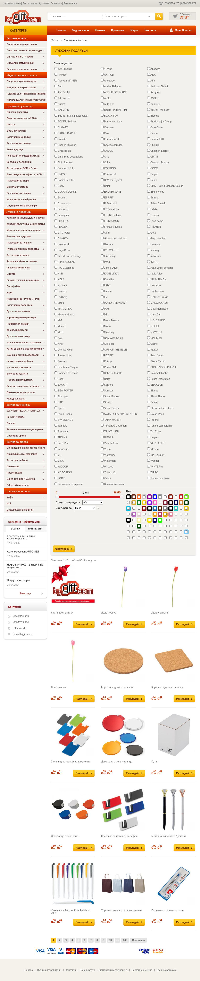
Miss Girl (155, 314)
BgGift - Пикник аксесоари (73, 115)
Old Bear (109, 343)
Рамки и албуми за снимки (22, 261)
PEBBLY (109, 355)
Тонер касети (87, 970)
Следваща (138, 940)
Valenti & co (111, 443)
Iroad (107, 261)
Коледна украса (16, 398)
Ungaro (154, 437)
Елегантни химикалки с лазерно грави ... (21, 537)
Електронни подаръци (19, 305)
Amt (60, 86)
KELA (61, 279)
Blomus (154, 115)
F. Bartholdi (110, 203)
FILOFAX (63, 221)
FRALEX (63, 226)
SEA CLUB (156, 384)
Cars (106, 133)
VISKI (61, 460)
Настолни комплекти (19, 367)
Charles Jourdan (113, 144)
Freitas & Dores (113, 226)
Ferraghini (63, 215)
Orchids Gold (65, 349)
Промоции (117, 30)
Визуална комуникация (20, 63)
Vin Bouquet (157, 454)
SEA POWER (65, 390)
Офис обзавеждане (18, 485)
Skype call (19, 628)
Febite (153, 209)
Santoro (108, 384)
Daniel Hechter (66, 180)
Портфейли (13, 286)
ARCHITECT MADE (115, 92)
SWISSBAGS (65, 419)
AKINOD (109, 74)
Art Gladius (64, 98)
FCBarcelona (111, 209)
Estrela (154, 197)
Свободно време (16, 435)
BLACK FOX (111, 115)
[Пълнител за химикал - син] (173, 883)
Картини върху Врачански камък (26, 224)
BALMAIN (63, 109)
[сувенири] (23, 23)
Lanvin (108, 291)
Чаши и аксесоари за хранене (24, 342)
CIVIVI (154, 156)
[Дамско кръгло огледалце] (123, 735)
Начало (61, 30)
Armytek (155, 92)
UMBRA (108, 437)
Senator (108, 390)
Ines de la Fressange (69, 256)
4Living (108, 68)
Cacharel (109, 127)
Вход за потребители (49, 970)
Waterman (110, 460)
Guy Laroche (157, 238)
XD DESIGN (65, 472)
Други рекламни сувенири (22, 205)
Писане (11, 423)
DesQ (61, 185)
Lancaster (156, 285)
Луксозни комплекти (18, 267)
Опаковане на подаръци (21, 392)
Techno (154, 419)
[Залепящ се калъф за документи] (73, 735)
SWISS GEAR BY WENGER (120, 414)
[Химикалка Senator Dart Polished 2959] (73, 883)
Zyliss (107, 478)
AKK (153, 74)
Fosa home (156, 221)
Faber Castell (157, 203)
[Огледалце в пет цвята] (73, 809)
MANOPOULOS (159, 302)
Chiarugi (155, 144)
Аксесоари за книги (18, 255)
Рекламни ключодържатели (23, 155)
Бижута (11, 274)
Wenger (154, 460)
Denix (153, 180)
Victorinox (109, 454)
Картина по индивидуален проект (26, 217)
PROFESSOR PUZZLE (163, 367)
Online (154, 343)
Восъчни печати (16, 130)
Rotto (107, 378)
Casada (62, 139)
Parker (154, 349)
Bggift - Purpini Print (115, 109)
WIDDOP (63, 466)
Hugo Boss (64, 250)
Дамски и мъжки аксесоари (22, 355)
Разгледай (82, 624)
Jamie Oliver (111, 267)
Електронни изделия (19, 137)
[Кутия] (173, 735)
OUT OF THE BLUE (115, 349)
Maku (61, 302)
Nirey (60, 343)
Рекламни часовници (19, 143)
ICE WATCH (111, 250)
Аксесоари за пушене (19, 242)
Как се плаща (29, 3)
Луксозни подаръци (75, 40)
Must (60, 332)
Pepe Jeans (157, 355)
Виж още (25, 593)
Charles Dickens (67, 144)
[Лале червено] (173, 586)
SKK (60, 402)
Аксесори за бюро (17, 460)
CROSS (62, 174)
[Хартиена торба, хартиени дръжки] (123, 883)
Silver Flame (157, 396)
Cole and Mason (159, 162)
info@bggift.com (22, 634)
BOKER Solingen (67, 121)
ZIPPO (154, 472)
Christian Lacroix (159, 150)
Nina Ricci (156, 337)
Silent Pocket (111, 396)
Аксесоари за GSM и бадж (22, 168)
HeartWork (64, 244)
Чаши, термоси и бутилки (21, 199)
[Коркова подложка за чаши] (123, 660)
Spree (61, 408)
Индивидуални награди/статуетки (26, 100)
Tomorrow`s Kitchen (115, 425)
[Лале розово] (73, 660)
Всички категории (115, 16)
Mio (106, 314)
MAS (107, 308)
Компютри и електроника (113, 970)
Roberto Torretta (113, 373)
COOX (154, 168)
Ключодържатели (17, 330)
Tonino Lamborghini (161, 425)
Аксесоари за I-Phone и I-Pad (23, 298)
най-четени (35, 529)
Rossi (61, 378)
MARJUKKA (65, 308)
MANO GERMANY (114, 302)
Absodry (155, 68)
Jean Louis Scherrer (161, 267)
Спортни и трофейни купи (21, 81)
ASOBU (154, 98)
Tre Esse (155, 431)
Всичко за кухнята (17, 373)
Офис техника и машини (21, 479)
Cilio (106, 156)
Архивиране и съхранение (22, 454)
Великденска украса (70, 484)
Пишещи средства (17, 112)
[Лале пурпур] (123, 586)
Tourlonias (63, 431)
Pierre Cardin (157, 361)
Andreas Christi (159, 86)
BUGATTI (63, 127)
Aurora (61, 104)
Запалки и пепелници (19, 162)
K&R (60, 273)
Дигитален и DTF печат (20, 56)
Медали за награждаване (21, 87)
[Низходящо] (98, 508)
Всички (15, 529)
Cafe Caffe (156, 127)
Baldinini (155, 104)
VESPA (154, 449)
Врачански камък (114, 484)
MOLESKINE (157, 320)
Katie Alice (156, 273)
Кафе (10, 497)
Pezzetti (62, 361)
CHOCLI (108, 150)
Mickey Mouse (66, 314)
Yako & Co (110, 472)
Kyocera (62, 285)
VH (59, 454)
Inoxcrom (155, 256)
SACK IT (63, 384)
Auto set (109, 104)
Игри (9, 292)
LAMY (107, 285)
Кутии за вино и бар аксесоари (24, 348)
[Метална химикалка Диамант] (173, 809)
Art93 (107, 98)
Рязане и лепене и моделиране (25, 429)
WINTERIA (156, 466)
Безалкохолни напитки (20, 509)
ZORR (61, 478)
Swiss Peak (157, 414)
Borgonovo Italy (113, 121)
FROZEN (155, 226)
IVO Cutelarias (66, 267)
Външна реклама (166, 970)
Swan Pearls (65, 414)
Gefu (107, 232)
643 (125, 940)
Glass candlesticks (115, 238)
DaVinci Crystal (113, 180)
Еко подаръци (15, 149)
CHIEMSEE (64, 150)
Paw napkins (65, 355)
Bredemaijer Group (160, 121)
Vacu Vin (63, 443)
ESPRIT (108, 197)
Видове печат (80, 30)
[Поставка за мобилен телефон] (123, 809)
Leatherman (157, 291)
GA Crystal (64, 232)
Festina (154, 215)
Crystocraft (110, 174)
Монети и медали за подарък (23, 230)
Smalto (108, 402)
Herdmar (109, 244)
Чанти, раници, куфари (20, 361)
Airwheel (62, 74)
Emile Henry (157, 191)
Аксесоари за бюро (18, 180)
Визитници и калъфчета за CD (24, 174)
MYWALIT (156, 332)
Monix (61, 326)
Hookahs (155, 244)
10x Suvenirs (65, 68)
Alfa (152, 80)
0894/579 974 (188, 3)
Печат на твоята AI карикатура (24, 50)
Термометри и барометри (21, 317)
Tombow (62, 425)
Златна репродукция (19, 236)
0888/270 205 (172, 3)
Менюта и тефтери (17, 187)
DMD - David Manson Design (166, 185)
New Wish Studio (113, 337)
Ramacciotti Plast (68, 373)
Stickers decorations (162, 408)
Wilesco (108, 466)
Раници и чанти (15, 417)
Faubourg (63, 209)
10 (110, 940)
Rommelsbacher (159, 373)
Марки (134, 30)
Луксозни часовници (18, 311)
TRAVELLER (111, 431)
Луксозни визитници (18, 336)
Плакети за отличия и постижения (26, 93)
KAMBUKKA (111, 273)
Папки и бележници (18, 323)
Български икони (160, 478)
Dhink (107, 185)
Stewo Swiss (111, 408)
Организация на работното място (26, 447)
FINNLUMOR (111, 221)
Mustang (109, 332)
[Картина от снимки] (73, 586)
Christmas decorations (70, 156)
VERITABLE (157, 443)
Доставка (44, 3)
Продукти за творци (18, 580)
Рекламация (70, 3)
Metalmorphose (159, 308)
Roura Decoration (160, 378)
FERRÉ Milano (112, 215)
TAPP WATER (112, 419)
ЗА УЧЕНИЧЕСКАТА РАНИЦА (23, 410)
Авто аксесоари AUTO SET (23, 551)
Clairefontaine (65, 162)
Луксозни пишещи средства (23, 249)
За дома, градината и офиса (23, 386)
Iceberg (154, 250)
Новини (100, 30)
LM (106, 297)
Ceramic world (112, 139)
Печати (11, 124)
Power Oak (110, 367)
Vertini (107, 449)
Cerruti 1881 (157, 139)
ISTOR (154, 261)
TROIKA (62, 437)
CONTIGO (110, 168)
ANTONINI (64, 92)
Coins (107, 162)
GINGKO (63, 238)
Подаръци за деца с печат (22, 44)
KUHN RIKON (158, 279)
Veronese (63, 449)
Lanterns (62, 291)
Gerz (153, 232)
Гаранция (56, 3)
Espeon (62, 197)
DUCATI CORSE (67, 191)
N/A (60, 337)
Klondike (109, 279)
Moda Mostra (111, 320)
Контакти (150, 30)
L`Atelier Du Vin (159, 297)
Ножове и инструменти (20, 380)
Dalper (154, 174)
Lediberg (62, 297)
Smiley (154, 402)
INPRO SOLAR (66, 261)
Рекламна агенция (142, 970)
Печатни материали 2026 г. (22, 118)
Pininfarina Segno (68, 367)
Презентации (14, 472)
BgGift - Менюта (159, 109)
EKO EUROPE (112, 191)
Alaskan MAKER (67, 80)
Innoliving (109, 256)
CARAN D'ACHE (67, 133)
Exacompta (64, 203)
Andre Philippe (112, 86)
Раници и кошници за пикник (23, 280)
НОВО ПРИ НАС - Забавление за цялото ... (25, 566)
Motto (107, 326)
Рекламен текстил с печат (22, 69)
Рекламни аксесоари (19, 193)
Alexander (109, 80)
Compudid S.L (66, 168)
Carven (154, 133)
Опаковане (13, 466)
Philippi (108, 361)
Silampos (63, 396)
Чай (9, 503)
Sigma (154, 390)
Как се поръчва (12, 3)
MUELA (154, 326)
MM (60, 320)
